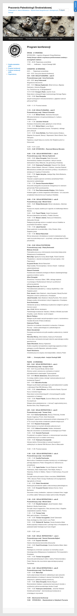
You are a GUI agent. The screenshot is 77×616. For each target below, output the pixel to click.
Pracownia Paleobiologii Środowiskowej (30, 7)
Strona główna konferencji (16, 39)
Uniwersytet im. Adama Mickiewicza (18, 10)
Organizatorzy (12, 74)
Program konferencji (14, 68)
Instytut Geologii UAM (56, 39)
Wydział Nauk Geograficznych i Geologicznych (45, 10)
